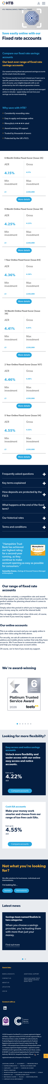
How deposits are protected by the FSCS (22, 494)
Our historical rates (13, 518)
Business (7, 890)
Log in (37, 3)
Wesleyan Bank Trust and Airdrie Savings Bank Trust (32, 980)
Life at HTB (6, 987)
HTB (3, 9)
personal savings (11, 9)
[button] (24, 180)
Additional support (31, 974)
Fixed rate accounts (25, 9)
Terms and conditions (14, 527)
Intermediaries (21, 890)
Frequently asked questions (18, 474)
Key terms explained (14, 483)
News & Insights (8, 974)
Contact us (6, 978)
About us (5, 982)
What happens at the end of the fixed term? (23, 507)
